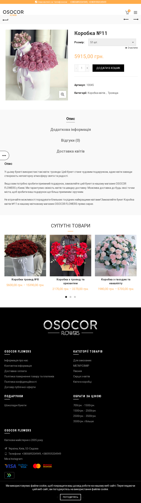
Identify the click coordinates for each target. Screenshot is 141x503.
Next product (135, 19)
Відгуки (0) (70, 140)
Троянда (113, 92)
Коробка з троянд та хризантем (70, 281)
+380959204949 (97, 2)
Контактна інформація (18, 365)
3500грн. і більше (83, 421)
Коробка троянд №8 (25, 279)
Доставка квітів (71, 151)
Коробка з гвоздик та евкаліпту (115, 281)
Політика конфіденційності (20, 381)
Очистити (133, 48)
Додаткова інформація (70, 129)
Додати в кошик (108, 68)
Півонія (77, 371)
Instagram (17, 458)
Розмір (79, 42)
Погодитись (70, 497)
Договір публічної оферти (20, 387)
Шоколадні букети (15, 405)
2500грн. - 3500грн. (84, 416)
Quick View (43, 238)
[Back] (5, 19)
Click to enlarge (62, 94)
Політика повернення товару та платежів (29, 376)
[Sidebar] (4, 155)
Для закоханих (82, 360)
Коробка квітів (96, 92)
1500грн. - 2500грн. (84, 410)
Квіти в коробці (82, 381)
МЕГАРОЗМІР (81, 365)
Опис (70, 118)
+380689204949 (79, 2)
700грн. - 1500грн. (84, 405)
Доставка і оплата (15, 371)
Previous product (126, 19)
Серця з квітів (81, 376)
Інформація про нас (16, 360)
